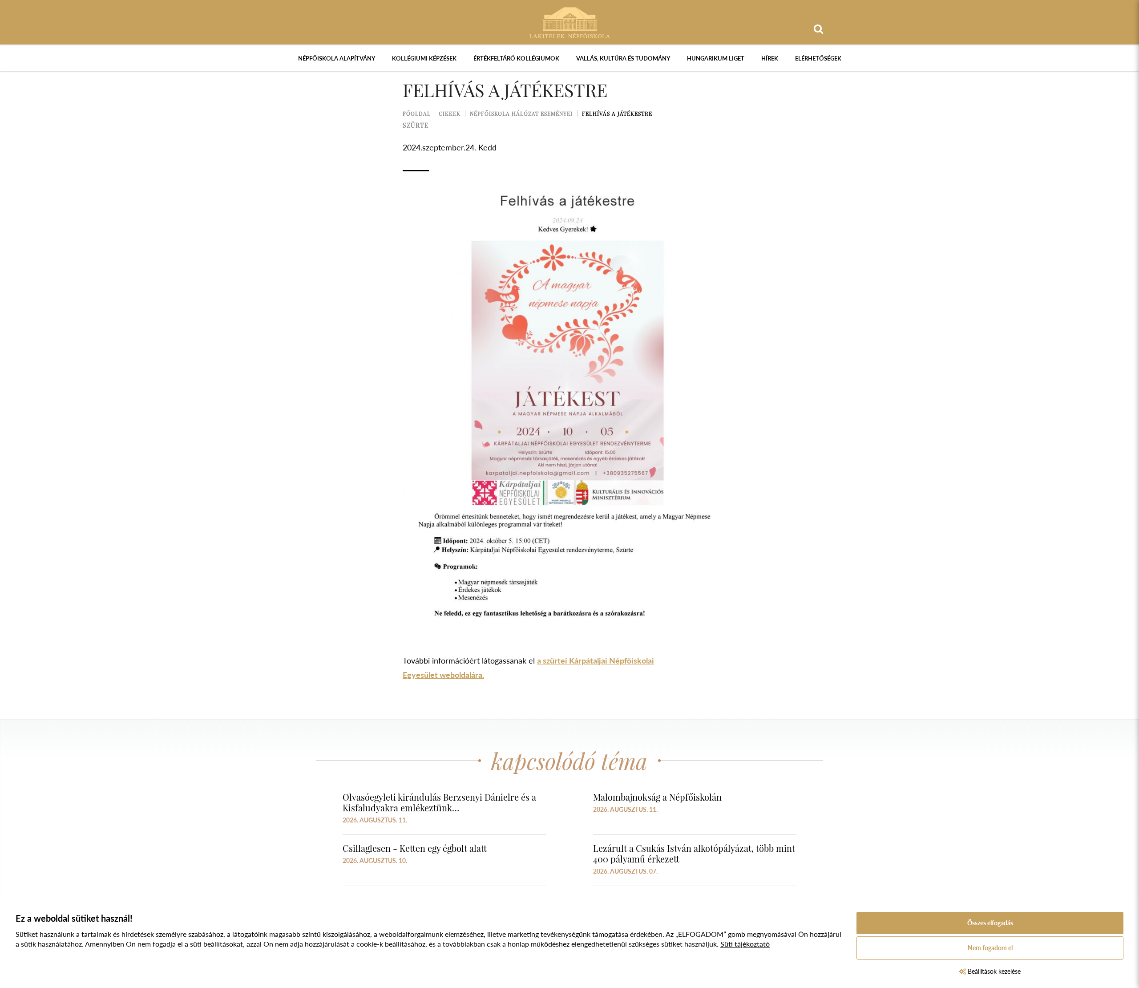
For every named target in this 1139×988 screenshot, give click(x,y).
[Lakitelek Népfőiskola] (569, 21)
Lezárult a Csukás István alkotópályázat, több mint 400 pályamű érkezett (694, 853)
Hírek (769, 58)
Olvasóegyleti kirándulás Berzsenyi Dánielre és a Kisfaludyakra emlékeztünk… (439, 802)
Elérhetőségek (818, 58)
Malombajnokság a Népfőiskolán (657, 797)
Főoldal (417, 113)
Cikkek (449, 113)
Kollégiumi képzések (424, 58)
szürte (416, 125)
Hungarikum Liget (715, 58)
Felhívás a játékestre (617, 113)
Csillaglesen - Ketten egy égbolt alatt (415, 848)
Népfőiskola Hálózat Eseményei (521, 113)
